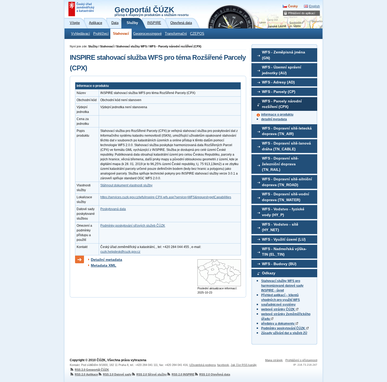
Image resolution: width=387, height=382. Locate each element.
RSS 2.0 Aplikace (86, 374)
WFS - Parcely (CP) (278, 92)
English (314, 6)
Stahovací (121, 34)
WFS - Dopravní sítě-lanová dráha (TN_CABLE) (286, 146)
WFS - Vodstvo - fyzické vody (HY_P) (283, 212)
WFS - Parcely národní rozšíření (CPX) (282, 104)
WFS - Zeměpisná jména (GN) (283, 55)
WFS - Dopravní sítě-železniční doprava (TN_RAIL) (280, 164)
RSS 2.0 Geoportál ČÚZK (92, 369)
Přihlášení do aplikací (301, 13)
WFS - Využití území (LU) (284, 239)
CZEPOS (197, 34)
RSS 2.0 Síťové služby (151, 374)
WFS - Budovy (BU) (279, 264)
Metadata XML (103, 265)
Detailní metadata (106, 259)
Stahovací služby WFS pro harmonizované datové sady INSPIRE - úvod (282, 285)
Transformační (176, 34)
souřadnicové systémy (278, 304)
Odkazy (268, 273)
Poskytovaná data (113, 209)
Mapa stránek (274, 360)
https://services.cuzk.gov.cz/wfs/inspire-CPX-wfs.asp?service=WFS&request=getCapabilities (165, 197)
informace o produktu (277, 114)
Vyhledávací (80, 34)
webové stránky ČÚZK (278, 309)
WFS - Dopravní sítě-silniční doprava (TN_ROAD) (287, 182)
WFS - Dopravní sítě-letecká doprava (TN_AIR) (287, 131)
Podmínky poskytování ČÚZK (283, 328)
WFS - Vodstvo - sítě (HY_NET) (280, 227)
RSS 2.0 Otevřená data (214, 374)
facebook (223, 364)
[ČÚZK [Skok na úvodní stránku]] (81, 9)
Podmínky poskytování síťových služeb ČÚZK (132, 225)
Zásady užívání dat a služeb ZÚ (284, 333)
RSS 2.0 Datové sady (117, 374)
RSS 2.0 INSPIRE (183, 374)
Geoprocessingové (147, 34)
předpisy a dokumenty (278, 323)
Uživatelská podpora (202, 364)
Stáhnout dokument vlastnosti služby (126, 185)
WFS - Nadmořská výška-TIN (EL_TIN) (284, 252)
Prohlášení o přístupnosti (301, 360)
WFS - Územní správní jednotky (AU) (281, 70)
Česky (293, 6)
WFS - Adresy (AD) (278, 82)
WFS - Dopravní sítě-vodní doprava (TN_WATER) (285, 197)
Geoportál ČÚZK (151, 11)
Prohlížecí (101, 34)
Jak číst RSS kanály (244, 364)
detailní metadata (274, 119)
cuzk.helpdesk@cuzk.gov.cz (120, 252)
